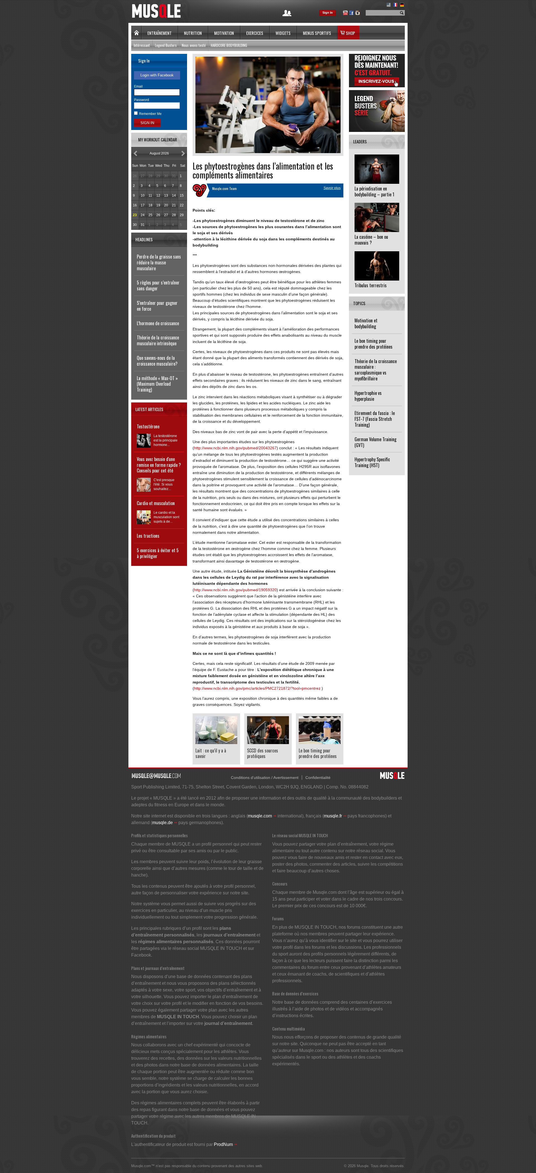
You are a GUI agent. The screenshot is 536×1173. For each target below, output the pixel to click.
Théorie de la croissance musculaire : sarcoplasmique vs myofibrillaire (376, 370)
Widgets (283, 33)
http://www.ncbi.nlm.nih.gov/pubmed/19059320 (235, 590)
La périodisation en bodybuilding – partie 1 (374, 191)
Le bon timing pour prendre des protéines (374, 343)
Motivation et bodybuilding (366, 323)
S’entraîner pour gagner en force (157, 306)
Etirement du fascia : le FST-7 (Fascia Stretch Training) (375, 419)
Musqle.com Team (224, 188)
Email (138, 86)
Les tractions (148, 535)
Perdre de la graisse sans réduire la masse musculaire (159, 262)
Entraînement (159, 33)
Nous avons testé (194, 45)
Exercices (254, 33)
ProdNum (223, 1144)
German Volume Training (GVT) (375, 442)
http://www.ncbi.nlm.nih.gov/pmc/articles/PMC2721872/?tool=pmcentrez (257, 688)
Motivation (224, 33)
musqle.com (260, 816)
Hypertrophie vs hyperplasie (368, 396)
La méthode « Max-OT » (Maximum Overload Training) (157, 384)
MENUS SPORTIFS (317, 33)
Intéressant (142, 45)
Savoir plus (332, 188)
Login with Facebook (157, 75)
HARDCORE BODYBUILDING (229, 45)
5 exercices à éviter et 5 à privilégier (158, 553)
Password (141, 100)
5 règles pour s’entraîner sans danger (158, 285)
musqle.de (162, 822)
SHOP (350, 33)
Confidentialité (318, 777)
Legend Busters (166, 45)
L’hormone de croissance (158, 323)
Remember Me (150, 114)
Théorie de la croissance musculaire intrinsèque (158, 340)
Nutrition (193, 33)
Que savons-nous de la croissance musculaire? (157, 360)
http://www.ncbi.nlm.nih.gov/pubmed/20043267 (235, 448)
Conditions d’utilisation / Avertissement (264, 777)
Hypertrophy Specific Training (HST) (372, 462)
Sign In (327, 12)
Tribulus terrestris (371, 285)
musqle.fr (333, 816)
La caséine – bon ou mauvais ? (371, 239)
